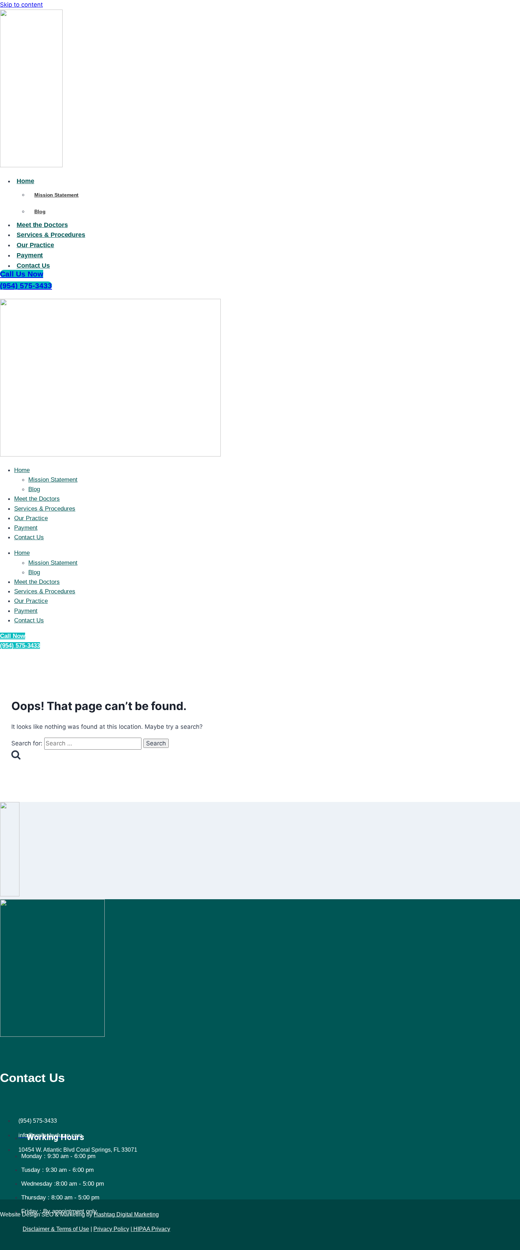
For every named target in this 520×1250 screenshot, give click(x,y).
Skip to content (21, 4)
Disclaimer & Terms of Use (56, 1229)
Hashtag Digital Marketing (126, 1214)
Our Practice (31, 518)
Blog (34, 489)
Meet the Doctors (37, 498)
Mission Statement (52, 479)
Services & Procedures (44, 508)
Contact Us (29, 537)
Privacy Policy (111, 1229)
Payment (25, 527)
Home (22, 470)
